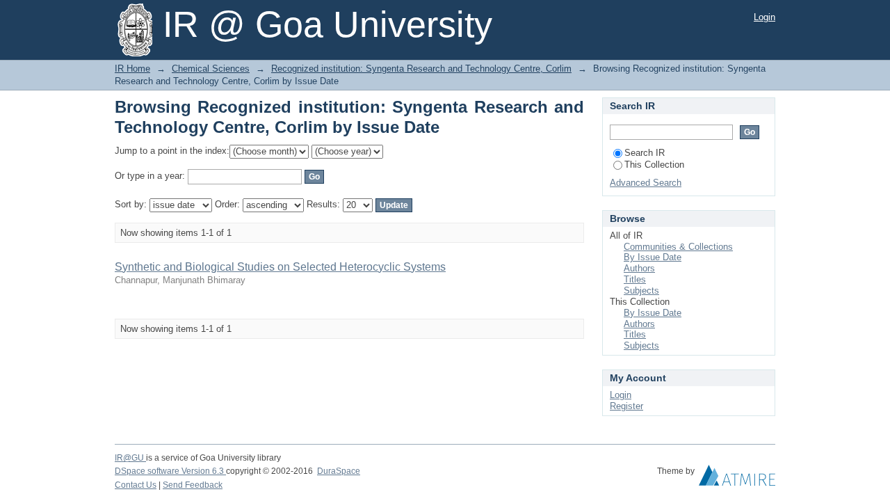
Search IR (644, 153)
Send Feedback (192, 485)
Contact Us (135, 485)
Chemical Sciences (211, 68)
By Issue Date (652, 257)
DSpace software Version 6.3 (170, 471)
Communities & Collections (678, 246)
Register (626, 406)
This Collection (654, 164)
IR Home (132, 68)
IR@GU (130, 458)
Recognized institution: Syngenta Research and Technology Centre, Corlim (421, 68)
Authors (639, 268)
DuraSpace (338, 471)
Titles (635, 279)
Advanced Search (645, 182)
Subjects (641, 290)
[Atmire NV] (737, 479)
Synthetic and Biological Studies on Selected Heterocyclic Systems (280, 267)
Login (764, 17)
